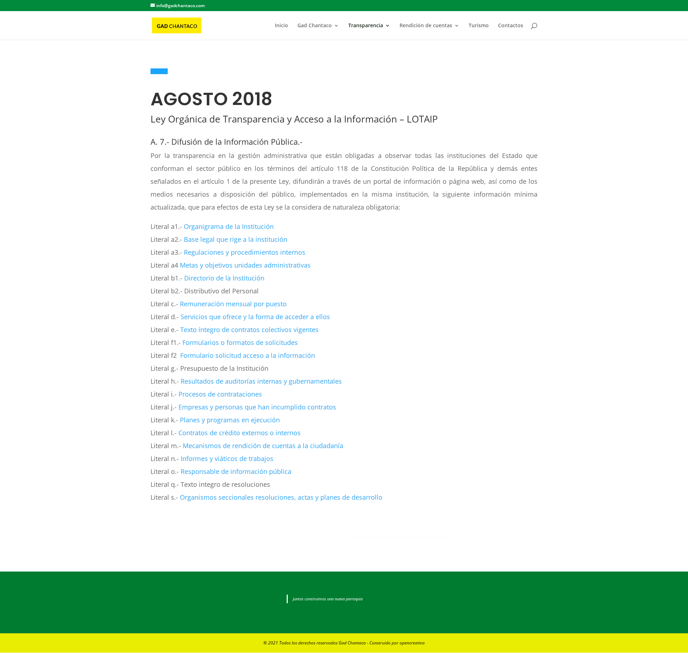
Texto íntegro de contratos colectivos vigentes (249, 329)
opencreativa (412, 643)
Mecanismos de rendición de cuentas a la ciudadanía (263, 445)
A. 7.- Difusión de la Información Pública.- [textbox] (226, 142)
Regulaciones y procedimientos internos (244, 252)
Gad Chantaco (314, 26)
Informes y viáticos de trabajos (227, 458)
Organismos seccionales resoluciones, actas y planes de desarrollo (281, 497)
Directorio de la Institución (224, 278)
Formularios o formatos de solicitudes (240, 342)
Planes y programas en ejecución (230, 420)
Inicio (281, 26)
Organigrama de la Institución (229, 226)
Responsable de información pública (236, 471)
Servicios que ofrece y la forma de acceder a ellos (255, 316)
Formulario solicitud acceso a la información (247, 355)
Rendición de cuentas (426, 26)
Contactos (510, 26)
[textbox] (344, 120)
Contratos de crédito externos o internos (239, 432)
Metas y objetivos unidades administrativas (245, 265)
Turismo (479, 26)
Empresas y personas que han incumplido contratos (257, 407)
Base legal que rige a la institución (235, 239)
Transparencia (365, 26)
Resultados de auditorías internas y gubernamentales (261, 381)
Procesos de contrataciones (220, 394)
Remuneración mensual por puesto (233, 303)
